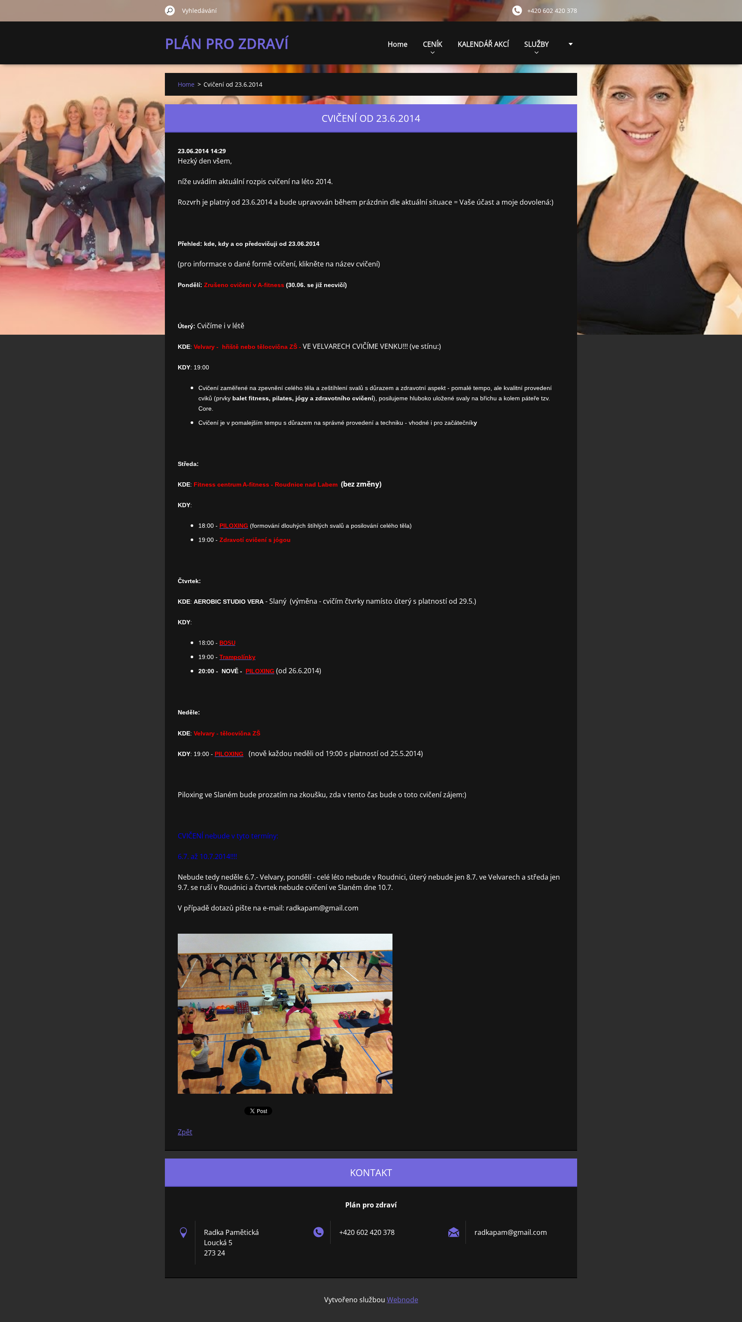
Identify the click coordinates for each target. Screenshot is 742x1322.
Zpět (185, 1132)
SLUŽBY (536, 44)
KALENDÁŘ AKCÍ (483, 44)
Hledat (170, 10)
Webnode (402, 1299)
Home (397, 44)
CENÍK (432, 44)
